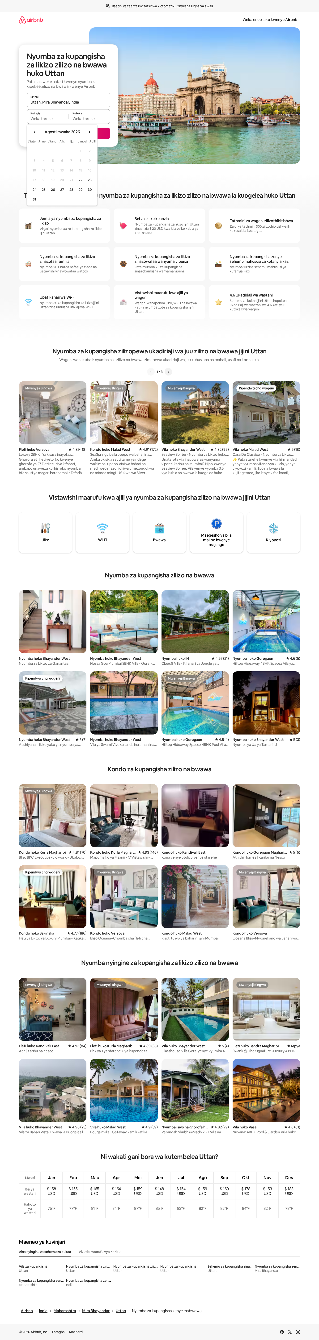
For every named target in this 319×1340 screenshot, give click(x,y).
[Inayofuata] (168, 372)
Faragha (58, 1332)
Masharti (76, 1332)
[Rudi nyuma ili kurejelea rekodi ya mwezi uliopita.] (35, 132)
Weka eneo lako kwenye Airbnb (269, 19)
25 (44, 190)
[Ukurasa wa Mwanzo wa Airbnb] (31, 19)
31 (34, 199)
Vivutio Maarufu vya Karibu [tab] (99, 1252)
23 (90, 180)
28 (71, 190)
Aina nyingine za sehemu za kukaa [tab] (45, 1252)
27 (62, 190)
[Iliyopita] (151, 372)
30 (90, 190)
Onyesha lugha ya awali (195, 6)
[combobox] (68, 102)
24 (34, 190)
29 (80, 190)
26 (53, 190)
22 (80, 180)
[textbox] (47, 118)
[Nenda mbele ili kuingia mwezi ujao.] (89, 132)
